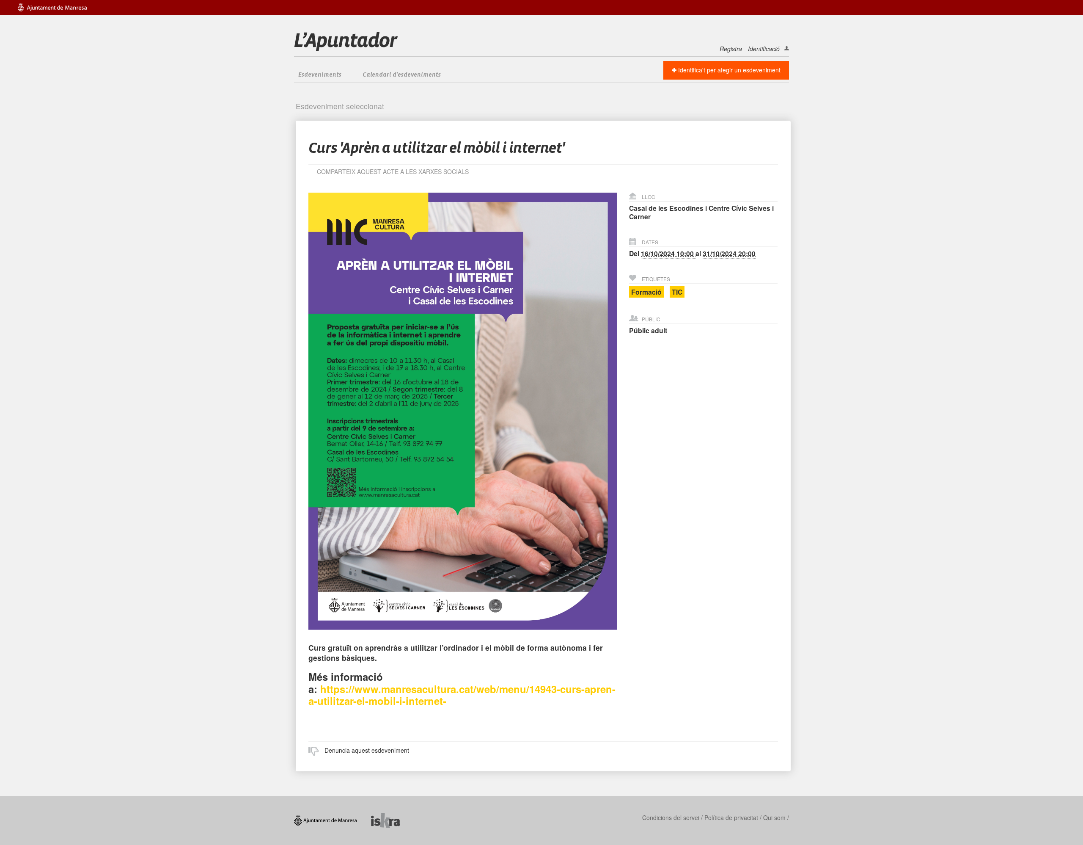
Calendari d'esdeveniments (402, 75)
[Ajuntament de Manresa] (332, 819)
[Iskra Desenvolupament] (392, 819)
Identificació (764, 48)
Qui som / (776, 817)
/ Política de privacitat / (731, 817)
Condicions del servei (670, 817)
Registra (731, 48)
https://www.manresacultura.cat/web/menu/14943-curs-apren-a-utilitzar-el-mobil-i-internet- (462, 695)
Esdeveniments (319, 75)
